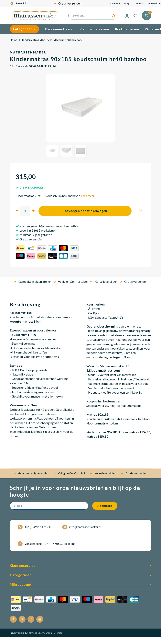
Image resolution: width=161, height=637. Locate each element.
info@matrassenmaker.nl (85, 527)
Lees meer (87, 196)
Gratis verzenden (69, 3)
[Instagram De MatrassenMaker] (22, 619)
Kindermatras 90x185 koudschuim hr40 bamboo (52, 40)
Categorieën (22, 29)
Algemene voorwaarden (39, 632)
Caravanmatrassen (59, 29)
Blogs (127, 3)
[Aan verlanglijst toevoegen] (140, 211)
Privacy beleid (17, 632)
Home (13, 40)
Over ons (115, 3)
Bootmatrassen (127, 29)
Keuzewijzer (154, 3)
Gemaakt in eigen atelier (34, 281)
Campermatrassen (94, 29)
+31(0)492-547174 (37, 527)
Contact (139, 3)
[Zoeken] (113, 15)
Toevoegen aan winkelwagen (85, 211)
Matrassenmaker (28, 52)
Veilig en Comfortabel (73, 281)
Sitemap (57, 632)
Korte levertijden (106, 281)
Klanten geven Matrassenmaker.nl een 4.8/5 (48, 226)
